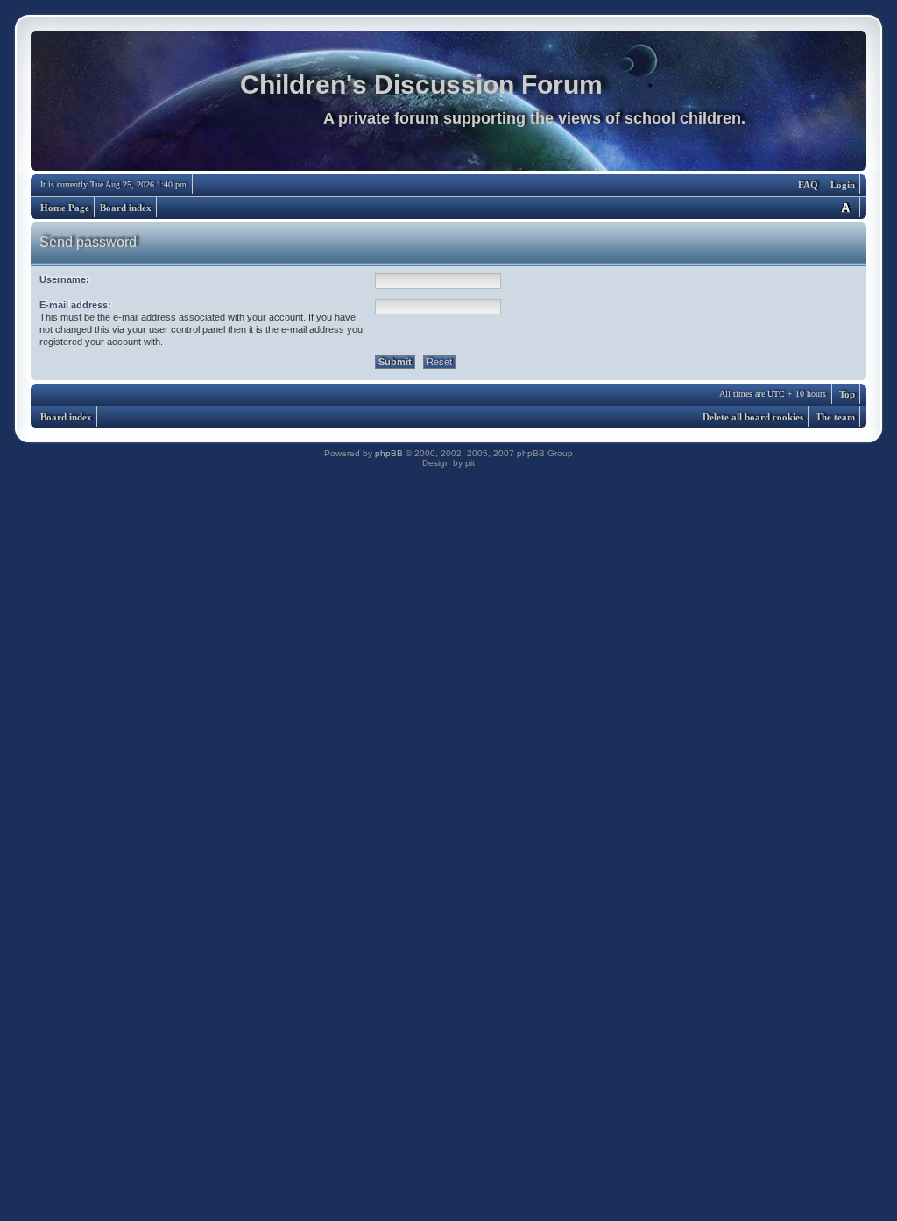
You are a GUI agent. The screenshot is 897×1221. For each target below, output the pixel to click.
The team (835, 417)
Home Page (64, 207)
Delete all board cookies (753, 417)
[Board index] (448, 105)
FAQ (808, 185)
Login (842, 185)
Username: (64, 279)
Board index (126, 207)
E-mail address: (75, 305)
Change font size (845, 207)
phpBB (389, 453)
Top (847, 394)
